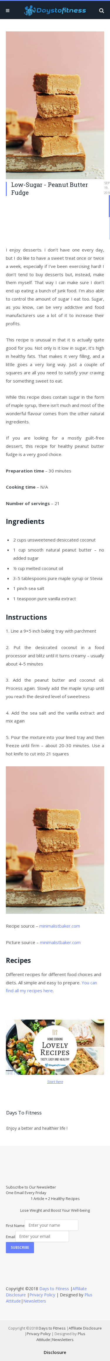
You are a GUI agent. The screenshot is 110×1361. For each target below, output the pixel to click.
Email (10, 1236)
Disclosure (55, 1352)
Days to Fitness (54, 1288)
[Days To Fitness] (55, 10)
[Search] (101, 10)
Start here (55, 1081)
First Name (15, 1225)
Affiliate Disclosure (85, 1328)
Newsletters (34, 1301)
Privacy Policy (42, 1295)
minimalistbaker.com (59, 926)
